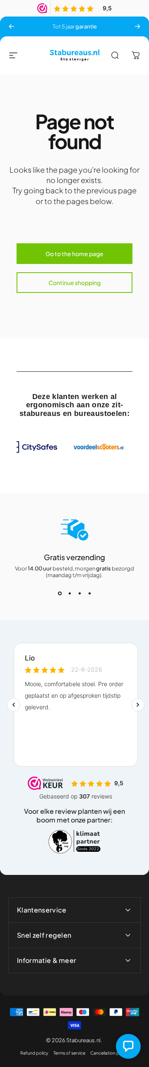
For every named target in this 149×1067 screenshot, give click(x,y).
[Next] (137, 26)
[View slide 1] (60, 593)
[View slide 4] (89, 593)
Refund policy (34, 1052)
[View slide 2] (69, 593)
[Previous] (11, 26)
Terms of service (69, 1052)
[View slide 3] (79, 593)
